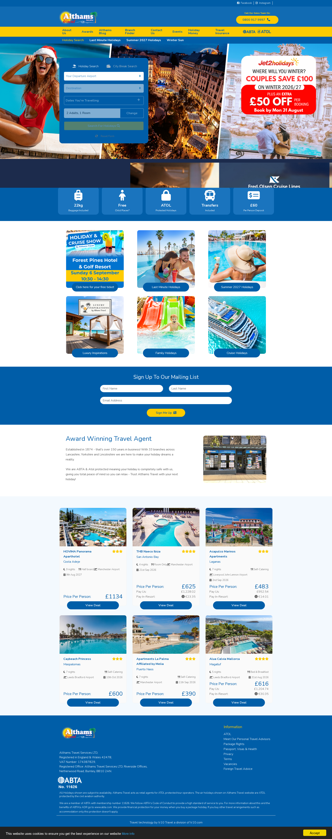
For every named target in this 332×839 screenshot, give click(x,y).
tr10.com (196, 822)
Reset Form (107, 136)
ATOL (227, 734)
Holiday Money (194, 31)
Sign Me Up (164, 413)
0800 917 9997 (253, 20)
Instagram (265, 3)
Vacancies (230, 764)
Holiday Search (73, 40)
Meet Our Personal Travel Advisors (247, 739)
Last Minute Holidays (105, 40)
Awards (87, 32)
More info (128, 833)
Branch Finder (130, 31)
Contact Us (156, 31)
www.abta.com (103, 807)
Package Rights (234, 744)
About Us (66, 31)
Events (178, 32)
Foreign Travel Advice (238, 769)
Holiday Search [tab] (88, 66)
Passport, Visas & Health (240, 749)
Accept (315, 832)
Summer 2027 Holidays (143, 40)
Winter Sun (175, 40)
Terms (228, 759)
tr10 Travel (165, 822)
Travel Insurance (222, 31)
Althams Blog (105, 31)
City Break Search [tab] (124, 66)
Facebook (246, 3)
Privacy (228, 754)
